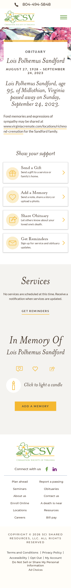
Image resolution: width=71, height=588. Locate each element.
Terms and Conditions (22, 552)
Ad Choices (36, 569)
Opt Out (36, 558)
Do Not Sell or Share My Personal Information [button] (35, 564)
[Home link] (19, 17)
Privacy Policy (52, 552)
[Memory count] (19, 368)
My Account (53, 558)
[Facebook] (47, 469)
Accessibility (18, 558)
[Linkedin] (55, 469)
